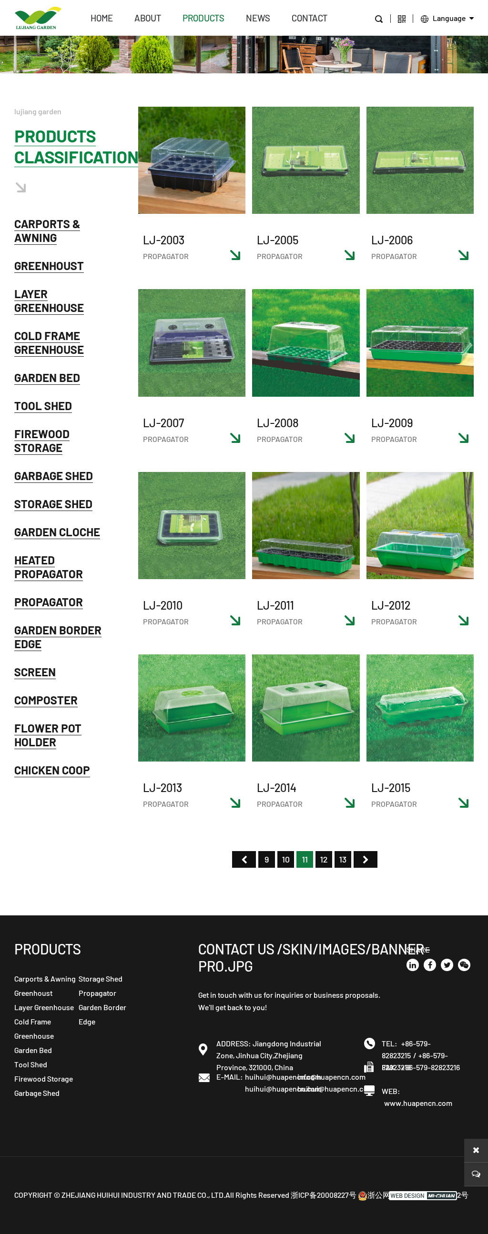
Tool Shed (43, 405)
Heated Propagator (48, 567)
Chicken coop (52, 770)
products (203, 17)
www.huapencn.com (418, 1102)
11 (305, 859)
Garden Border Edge (58, 637)
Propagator (48, 602)
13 (342, 859)
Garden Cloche (57, 532)
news (258, 17)
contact (309, 17)
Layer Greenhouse (49, 300)
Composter (46, 700)
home (102, 17)
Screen (35, 672)
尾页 (365, 859)
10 (286, 859)
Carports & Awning (47, 230)
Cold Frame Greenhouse (49, 342)
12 (323, 859)
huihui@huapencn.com (271, 1076)
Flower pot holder (47, 735)
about (147, 17)
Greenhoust (49, 265)
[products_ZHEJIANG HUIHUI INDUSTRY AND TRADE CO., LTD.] (38, 16)
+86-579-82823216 (430, 1067)
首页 (244, 859)
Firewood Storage (42, 440)
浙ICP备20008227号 (323, 1194)
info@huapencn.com (323, 1076)
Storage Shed (53, 504)
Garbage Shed (53, 475)
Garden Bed (47, 377)
